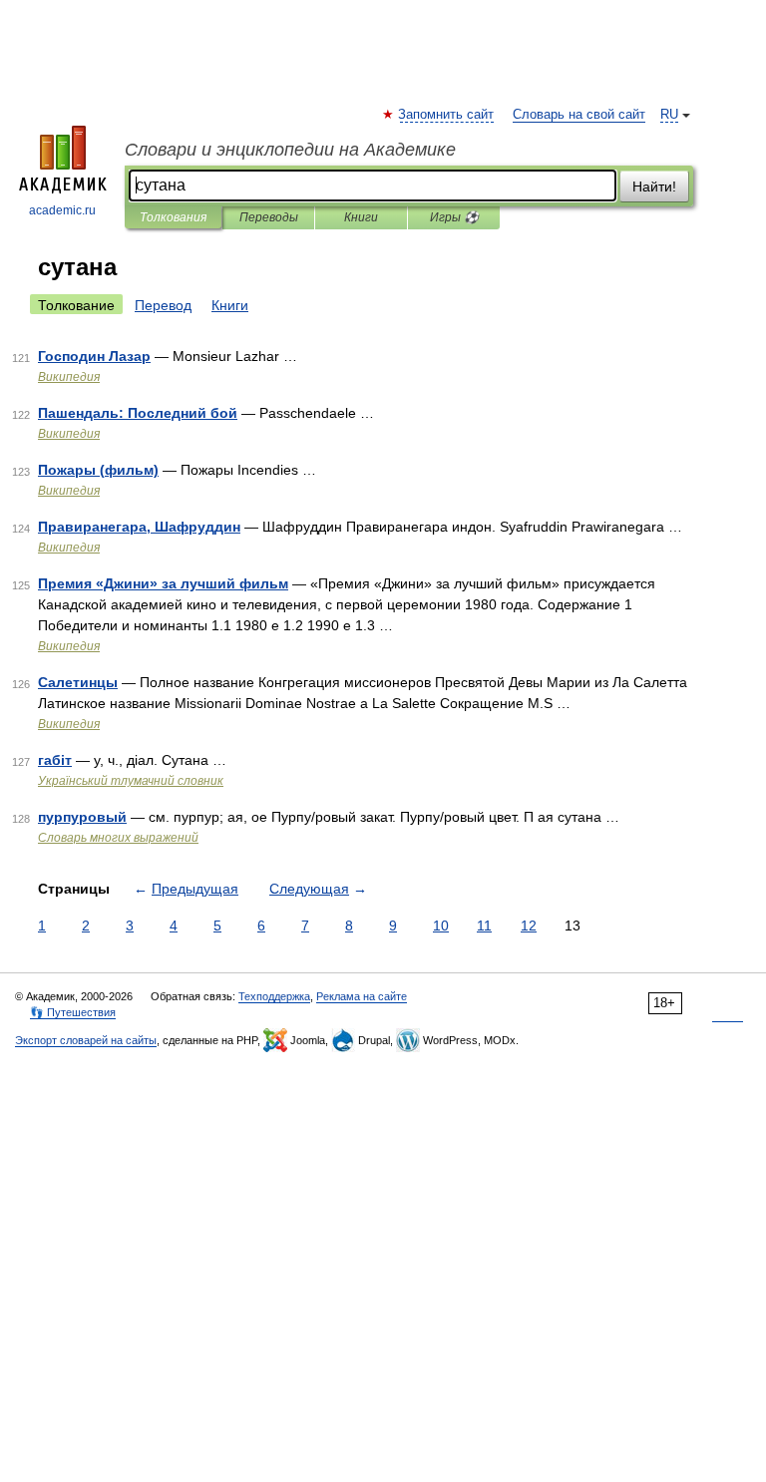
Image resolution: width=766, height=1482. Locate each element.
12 (529, 925)
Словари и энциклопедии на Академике (290, 150)
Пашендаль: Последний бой (137, 413)
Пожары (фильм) (98, 470)
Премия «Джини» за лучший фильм (163, 583)
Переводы (268, 217)
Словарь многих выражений (118, 838)
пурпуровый (82, 817)
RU (669, 115)
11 (484, 925)
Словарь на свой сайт (579, 115)
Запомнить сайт (447, 115)
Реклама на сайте (361, 996)
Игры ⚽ (454, 217)
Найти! (654, 186)
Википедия (69, 377)
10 (441, 925)
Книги (361, 217)
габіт (55, 760)
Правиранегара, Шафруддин (139, 527)
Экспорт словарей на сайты (86, 1040)
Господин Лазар (94, 356)
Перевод (163, 305)
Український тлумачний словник (130, 781)
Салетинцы (78, 682)
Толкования (173, 217)
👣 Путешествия (73, 1012)
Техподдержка (274, 996)
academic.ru (62, 210)
